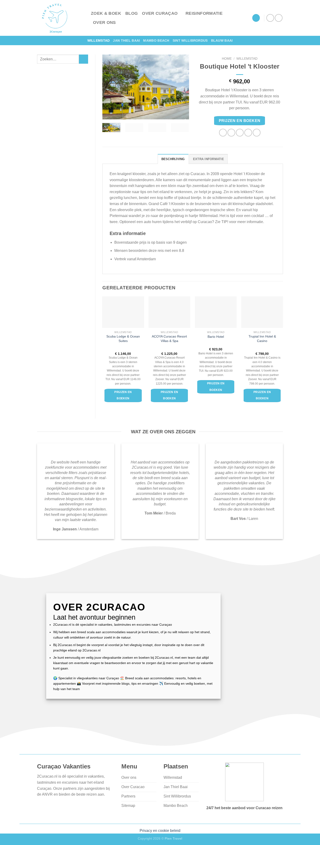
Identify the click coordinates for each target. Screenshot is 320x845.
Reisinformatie (204, 13)
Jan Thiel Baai (126, 40)
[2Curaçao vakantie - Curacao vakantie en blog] (60, 18)
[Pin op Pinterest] (248, 132)
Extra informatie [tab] (208, 159)
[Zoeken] (256, 18)
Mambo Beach (156, 40)
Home (227, 58)
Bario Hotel (216, 336)
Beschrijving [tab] (173, 159)
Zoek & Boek (106, 13)
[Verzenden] (83, 59)
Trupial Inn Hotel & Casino (262, 338)
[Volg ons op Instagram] (279, 18)
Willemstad (98, 40)
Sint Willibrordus (190, 40)
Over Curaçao (160, 13)
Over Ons (104, 22)
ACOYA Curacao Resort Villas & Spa (169, 338)
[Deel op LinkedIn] (256, 132)
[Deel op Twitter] (231, 132)
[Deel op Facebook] (223, 132)
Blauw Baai (222, 40)
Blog (131, 13)
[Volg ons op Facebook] (270, 18)
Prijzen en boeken (239, 121)
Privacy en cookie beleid (160, 831)
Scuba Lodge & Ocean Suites (123, 338)
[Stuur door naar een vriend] (240, 132)
